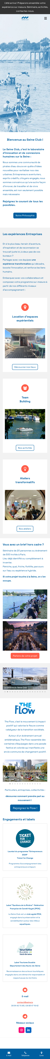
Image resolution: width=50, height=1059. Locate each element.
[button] (44, 670)
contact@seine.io (25, 1002)
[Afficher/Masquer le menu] (45, 18)
